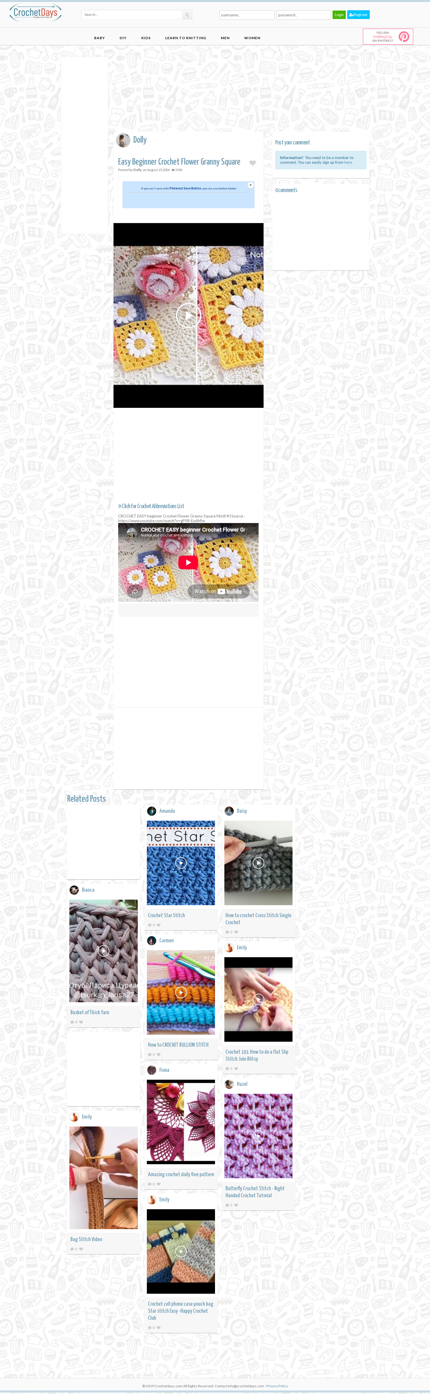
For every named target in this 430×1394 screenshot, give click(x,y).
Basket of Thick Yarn (89, 1012)
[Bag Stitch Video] (103, 1178)
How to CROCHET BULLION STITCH (178, 1045)
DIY (123, 38)
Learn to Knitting (185, 38)
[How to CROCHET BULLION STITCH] (181, 993)
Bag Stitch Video (86, 1239)
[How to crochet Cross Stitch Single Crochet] (258, 864)
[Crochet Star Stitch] (181, 864)
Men (225, 38)
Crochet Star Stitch (166, 915)
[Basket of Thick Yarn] (103, 952)
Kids (146, 38)
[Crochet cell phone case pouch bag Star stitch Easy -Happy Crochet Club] (181, 1252)
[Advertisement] (84, 144)
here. (348, 162)
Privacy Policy (277, 1386)
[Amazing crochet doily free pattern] (181, 1123)
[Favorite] (158, 925)
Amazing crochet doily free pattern (181, 1174)
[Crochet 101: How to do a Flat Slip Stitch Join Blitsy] (258, 1000)
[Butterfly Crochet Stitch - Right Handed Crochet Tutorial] (258, 1137)
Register (361, 14)
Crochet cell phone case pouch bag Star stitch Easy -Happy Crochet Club (180, 1311)
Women (252, 38)
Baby (99, 38)
